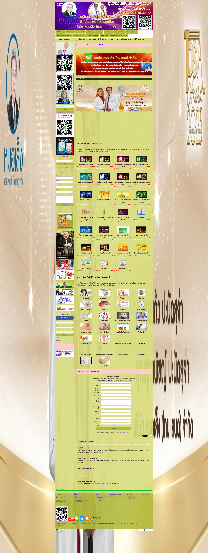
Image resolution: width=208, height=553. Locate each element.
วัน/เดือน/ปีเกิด (96, 392)
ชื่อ (56, 175)
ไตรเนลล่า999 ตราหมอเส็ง (141, 253)
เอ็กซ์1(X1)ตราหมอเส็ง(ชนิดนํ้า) (141, 164)
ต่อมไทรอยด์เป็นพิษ (86, 332)
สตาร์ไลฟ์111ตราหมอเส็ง (104, 164)
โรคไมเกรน (86, 298)
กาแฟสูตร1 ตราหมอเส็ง (141, 235)
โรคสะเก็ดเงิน (104, 366)
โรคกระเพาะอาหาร (104, 298)
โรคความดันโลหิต (141, 309)
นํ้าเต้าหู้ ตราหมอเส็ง (86, 269)
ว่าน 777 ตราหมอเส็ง (123, 235)
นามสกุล (57, 180)
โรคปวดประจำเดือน (86, 309)
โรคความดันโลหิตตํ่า (86, 355)
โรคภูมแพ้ (122, 298)
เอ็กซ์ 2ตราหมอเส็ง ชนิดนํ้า (104, 182)
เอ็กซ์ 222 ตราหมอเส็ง (86, 200)
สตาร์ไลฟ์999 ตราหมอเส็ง (86, 164)
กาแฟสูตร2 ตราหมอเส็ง (86, 253)
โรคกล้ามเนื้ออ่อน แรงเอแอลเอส (104, 355)
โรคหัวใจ (141, 298)
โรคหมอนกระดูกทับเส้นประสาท (123, 343)
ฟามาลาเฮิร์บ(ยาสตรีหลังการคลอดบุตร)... (123, 165)
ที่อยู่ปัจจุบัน (97, 401)
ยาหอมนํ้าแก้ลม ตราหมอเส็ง (122, 253)
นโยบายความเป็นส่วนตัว (70, 167)
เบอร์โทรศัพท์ (58, 185)
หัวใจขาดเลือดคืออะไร (141, 321)
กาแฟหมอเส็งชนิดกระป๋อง (104, 253)
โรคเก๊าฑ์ (104, 343)
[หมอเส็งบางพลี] (114, 64)
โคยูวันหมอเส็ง (141, 218)
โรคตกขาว (104, 309)
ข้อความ (57, 194)
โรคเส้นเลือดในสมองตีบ (123, 332)
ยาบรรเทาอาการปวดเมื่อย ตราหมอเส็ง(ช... (123, 219)
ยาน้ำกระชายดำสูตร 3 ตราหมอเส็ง (104, 236)
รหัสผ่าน (57, 325)
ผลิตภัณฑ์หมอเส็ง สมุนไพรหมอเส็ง (90, 143)
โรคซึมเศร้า (141, 332)
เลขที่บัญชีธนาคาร (97, 414)
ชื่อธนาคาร (97, 411)
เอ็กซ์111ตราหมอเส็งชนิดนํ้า (86, 235)
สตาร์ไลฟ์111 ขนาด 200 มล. (104, 200)
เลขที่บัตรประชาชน (97, 389)
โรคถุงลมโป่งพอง (86, 366)
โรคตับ (86, 321)
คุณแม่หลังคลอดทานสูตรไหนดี (86, 469)
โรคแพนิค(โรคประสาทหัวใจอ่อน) (123, 321)
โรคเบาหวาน (123, 309)
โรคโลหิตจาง (104, 321)
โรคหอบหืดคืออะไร (123, 355)
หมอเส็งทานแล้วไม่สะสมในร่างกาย (86, 481)
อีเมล (57, 190)
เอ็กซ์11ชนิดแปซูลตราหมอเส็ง (86, 182)
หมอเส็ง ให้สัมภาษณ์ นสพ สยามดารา (88, 448)
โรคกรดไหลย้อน (104, 332)
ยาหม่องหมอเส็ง (104, 269)
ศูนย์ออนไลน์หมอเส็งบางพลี (83, 79)
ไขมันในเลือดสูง (141, 343)
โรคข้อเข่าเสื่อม (141, 355)
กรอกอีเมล (57, 159)
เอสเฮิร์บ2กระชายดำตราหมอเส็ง (141, 182)
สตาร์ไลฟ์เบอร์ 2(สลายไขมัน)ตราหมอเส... (141, 201)
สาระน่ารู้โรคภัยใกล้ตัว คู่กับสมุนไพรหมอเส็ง (94, 277)
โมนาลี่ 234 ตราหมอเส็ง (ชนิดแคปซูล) (123, 201)
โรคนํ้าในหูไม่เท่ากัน (86, 343)
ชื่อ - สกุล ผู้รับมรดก (96, 407)
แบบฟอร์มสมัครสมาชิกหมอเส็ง (86, 442)
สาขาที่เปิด (97, 418)
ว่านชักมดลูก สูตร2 (97, 424)
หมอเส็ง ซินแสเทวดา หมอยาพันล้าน (87, 458)
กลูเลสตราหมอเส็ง (123, 269)
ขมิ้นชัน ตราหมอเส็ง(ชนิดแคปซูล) (86, 219)
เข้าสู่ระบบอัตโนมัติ (59, 330)
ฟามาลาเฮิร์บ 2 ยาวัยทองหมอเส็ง (123, 183)
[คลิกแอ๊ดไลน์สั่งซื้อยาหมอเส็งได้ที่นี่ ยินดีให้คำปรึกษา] (114, 111)
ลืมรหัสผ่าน (57, 338)
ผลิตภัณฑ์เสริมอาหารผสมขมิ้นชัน (104, 219)
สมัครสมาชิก (58, 340)
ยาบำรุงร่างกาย (96, 421)
